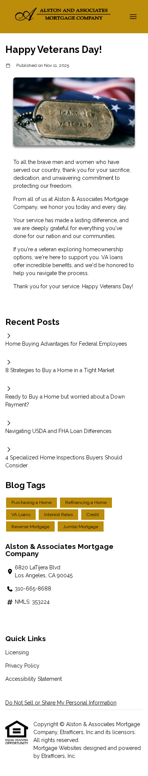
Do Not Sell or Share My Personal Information (61, 703)
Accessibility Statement (33, 679)
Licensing (17, 652)
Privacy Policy (22, 666)
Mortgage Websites (58, 748)
